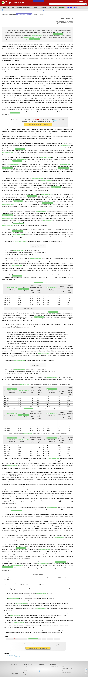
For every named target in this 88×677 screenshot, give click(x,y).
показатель (56, 638)
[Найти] (85, 4)
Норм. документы (15, 673)
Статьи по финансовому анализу (22, 10)
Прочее (49, 7)
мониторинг (49, 638)
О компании (35, 7)
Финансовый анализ (14, 2)
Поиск (42, 671)
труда (34, 638)
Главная (4, 7)
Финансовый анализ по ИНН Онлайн (13, 656)
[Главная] (2, 10)
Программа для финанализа (23, 7)
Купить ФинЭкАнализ (72, 7)
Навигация (43, 7)
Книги (12, 669)
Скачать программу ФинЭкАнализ (38, 124)
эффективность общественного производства (17, 638)
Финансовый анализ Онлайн (11, 655)
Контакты (41, 669)
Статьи (12, 667)
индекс (43, 638)
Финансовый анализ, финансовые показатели (44, 10)
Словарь (13, 671)
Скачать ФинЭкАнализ (59, 7)
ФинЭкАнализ (26, 667)
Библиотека (11, 7)
